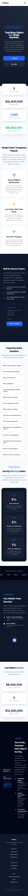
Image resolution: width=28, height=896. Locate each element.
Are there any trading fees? (14, 435)
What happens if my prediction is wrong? (14, 428)
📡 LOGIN (14, 64)
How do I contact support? (14, 448)
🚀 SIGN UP (14, 58)
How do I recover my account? (14, 454)
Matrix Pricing (14, 857)
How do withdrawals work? (14, 403)
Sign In (14, 879)
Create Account (14, 882)
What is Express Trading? (14, 409)
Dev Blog (14, 868)
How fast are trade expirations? (14, 415)
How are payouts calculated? (14, 371)
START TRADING (14, 323)
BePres (6, 3)
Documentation (14, 865)
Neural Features (14, 854)
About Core (14, 851)
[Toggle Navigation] (25, 3)
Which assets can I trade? (14, 397)
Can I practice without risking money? (14, 390)
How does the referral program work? (14, 441)
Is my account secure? (14, 377)
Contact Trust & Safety (14, 876)
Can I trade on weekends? (14, 421)
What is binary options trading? (14, 365)
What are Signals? (14, 383)
